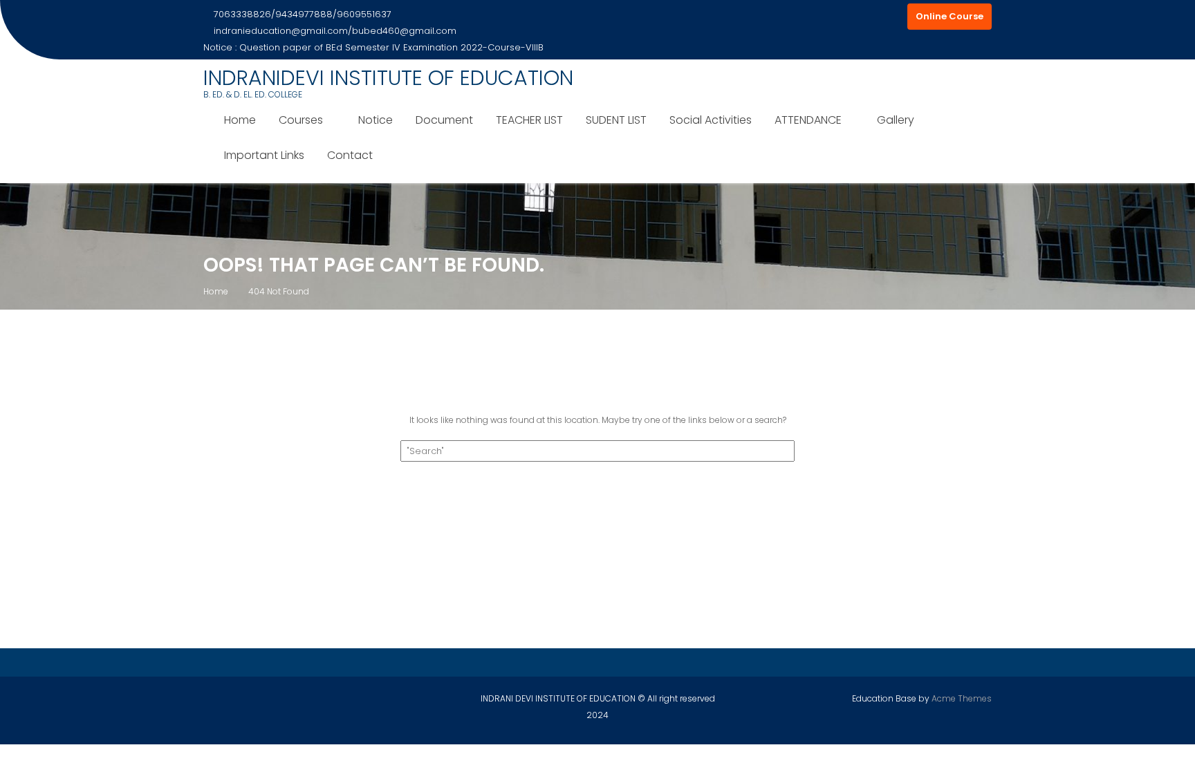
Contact (350, 155)
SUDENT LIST (616, 120)
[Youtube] (893, 17)
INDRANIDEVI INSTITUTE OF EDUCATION (388, 78)
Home (240, 120)
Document (444, 120)
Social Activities (710, 120)
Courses (301, 120)
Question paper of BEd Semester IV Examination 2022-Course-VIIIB (391, 47)
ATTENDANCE (808, 120)
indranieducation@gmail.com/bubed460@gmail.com (335, 30)
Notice (375, 120)
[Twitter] (869, 17)
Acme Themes (962, 698)
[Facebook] (844, 17)
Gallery (895, 120)
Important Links (264, 155)
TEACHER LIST (529, 120)
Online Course (949, 16)
